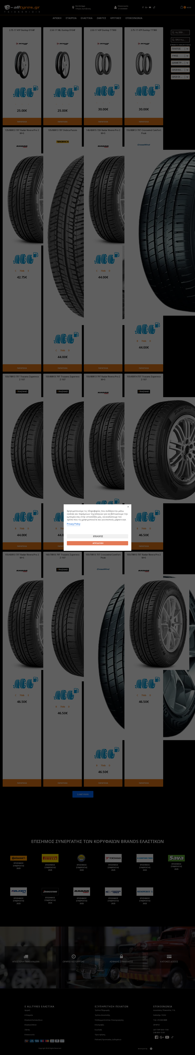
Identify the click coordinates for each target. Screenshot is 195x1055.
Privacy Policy (73, 523)
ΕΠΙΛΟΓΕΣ (98, 536)
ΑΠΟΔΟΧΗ (98, 543)
